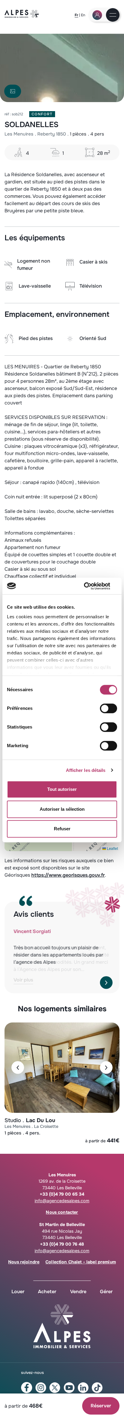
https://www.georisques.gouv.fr (68, 875)
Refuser (62, 828)
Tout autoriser (62, 789)
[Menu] (113, 15)
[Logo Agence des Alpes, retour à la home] (22, 16)
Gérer (106, 1291)
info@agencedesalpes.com (62, 1200)
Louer (17, 1291)
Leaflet (112, 848)
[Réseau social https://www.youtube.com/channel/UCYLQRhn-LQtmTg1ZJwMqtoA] (69, 1387)
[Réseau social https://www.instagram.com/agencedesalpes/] (40, 1387)
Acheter (47, 1291)
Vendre (78, 1291)
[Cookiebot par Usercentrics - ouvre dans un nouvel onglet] (90, 586)
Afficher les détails (86, 770)
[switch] (108, 708)
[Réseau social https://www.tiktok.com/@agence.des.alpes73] (97, 1387)
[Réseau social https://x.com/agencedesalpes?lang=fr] (54, 1387)
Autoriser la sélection (62, 809)
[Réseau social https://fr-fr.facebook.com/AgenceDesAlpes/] (26, 1387)
